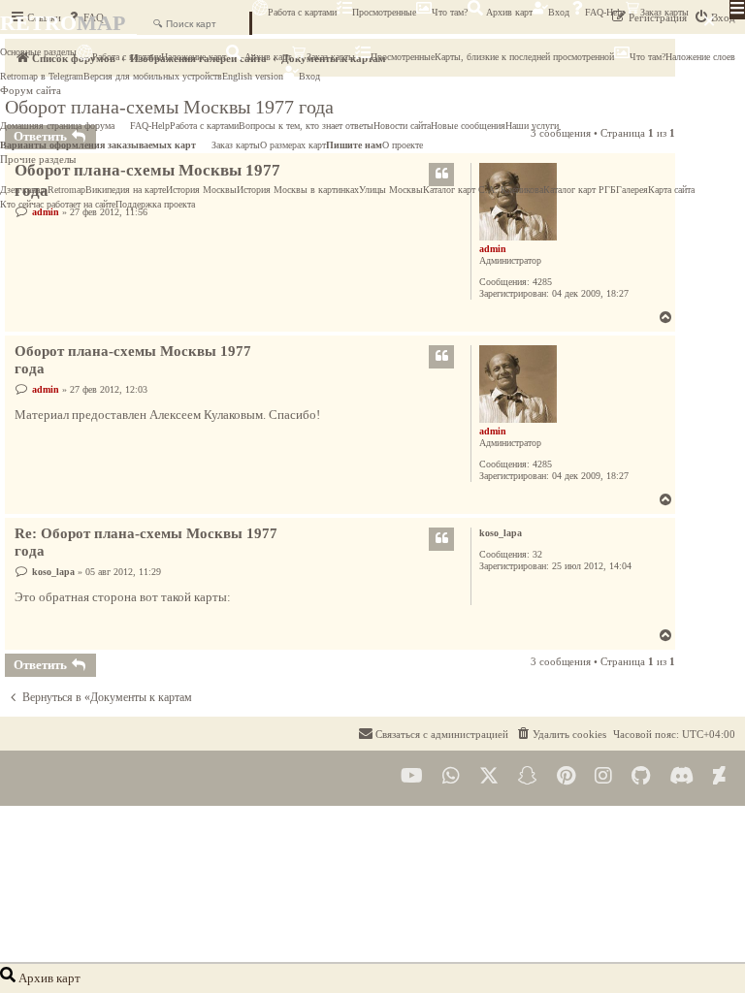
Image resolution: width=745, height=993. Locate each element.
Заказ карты (664, 12)
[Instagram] (603, 776)
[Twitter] (488, 776)
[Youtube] (412, 776)
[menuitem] (560, 734)
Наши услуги (532, 125)
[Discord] (681, 776)
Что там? (450, 12)
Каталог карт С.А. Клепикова (483, 189)
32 (537, 554)
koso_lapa (500, 533)
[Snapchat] (527, 776)
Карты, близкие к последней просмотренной (524, 56)
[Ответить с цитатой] (441, 356)
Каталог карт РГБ (579, 189)
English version (252, 76)
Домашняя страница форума (57, 125)
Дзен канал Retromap (42, 189)
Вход (558, 12)
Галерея (632, 189)
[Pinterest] (566, 776)
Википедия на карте (125, 189)
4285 (542, 281)
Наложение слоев (700, 56)
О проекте (402, 145)
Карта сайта (671, 189)
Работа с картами (302, 12)
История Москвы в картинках (298, 189)
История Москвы (201, 189)
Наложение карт (193, 56)
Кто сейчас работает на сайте (57, 204)
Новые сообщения (468, 125)
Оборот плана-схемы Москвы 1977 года (133, 360)
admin (492, 248)
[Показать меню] (737, 9)
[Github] (641, 776)
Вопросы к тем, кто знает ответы (306, 125)
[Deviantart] (719, 776)
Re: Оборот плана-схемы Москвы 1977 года (146, 543)
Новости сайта (402, 125)
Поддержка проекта (155, 204)
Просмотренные (384, 12)
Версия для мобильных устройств (152, 76)
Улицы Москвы (391, 189)
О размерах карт (293, 145)
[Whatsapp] (451, 776)
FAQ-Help (605, 12)
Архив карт (508, 12)
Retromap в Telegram (41, 76)
